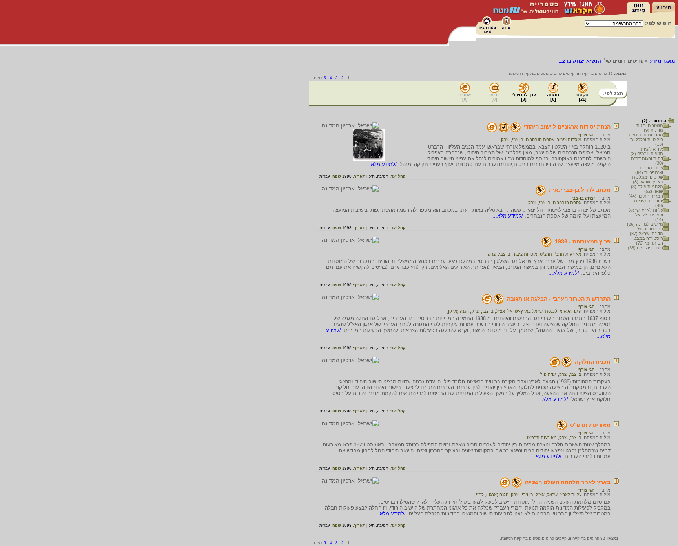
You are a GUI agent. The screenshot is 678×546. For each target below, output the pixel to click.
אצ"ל (500, 311)
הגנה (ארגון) (458, 311)
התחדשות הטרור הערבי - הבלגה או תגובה (559, 299)
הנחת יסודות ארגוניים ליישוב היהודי (567, 126)
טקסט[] (582, 97)
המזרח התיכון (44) (646, 196)
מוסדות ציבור (569, 139)
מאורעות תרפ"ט (590, 425)
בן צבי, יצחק (512, 139)
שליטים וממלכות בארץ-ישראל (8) (647, 179)
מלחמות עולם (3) (647, 186)
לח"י (480, 494)
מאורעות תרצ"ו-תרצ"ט (560, 254)
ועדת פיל (548, 374)
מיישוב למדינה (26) (645, 224)
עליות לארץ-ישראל (564, 494)
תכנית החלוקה (593, 362)
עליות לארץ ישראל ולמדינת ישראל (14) (646, 215)
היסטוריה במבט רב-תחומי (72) (648, 240)
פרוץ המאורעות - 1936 (583, 241)
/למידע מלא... (382, 164)
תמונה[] (553, 97)
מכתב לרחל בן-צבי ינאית (580, 190)
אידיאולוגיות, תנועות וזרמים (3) (647, 151)
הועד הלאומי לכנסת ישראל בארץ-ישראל (544, 311)
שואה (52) (653, 191)
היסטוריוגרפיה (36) (645, 247)
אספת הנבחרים (540, 139)
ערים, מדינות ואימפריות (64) (649, 170)
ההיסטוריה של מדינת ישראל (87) (646, 231)
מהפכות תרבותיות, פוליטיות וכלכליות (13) (645, 139)
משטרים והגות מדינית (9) (649, 127)
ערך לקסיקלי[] (524, 97)
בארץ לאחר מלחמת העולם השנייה (568, 482)
